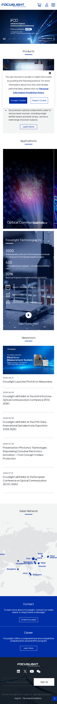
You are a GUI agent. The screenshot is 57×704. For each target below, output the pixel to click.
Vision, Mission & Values (24, 287)
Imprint (18, 698)
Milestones (18, 294)
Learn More (46, 38)
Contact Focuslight (28, 619)
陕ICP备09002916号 (42, 694)
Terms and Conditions (32, 698)
